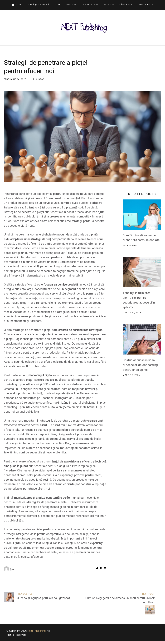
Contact (83, 14)
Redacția (18, 570)
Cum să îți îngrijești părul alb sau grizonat (43, 598)
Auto (57, 5)
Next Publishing (36, 630)
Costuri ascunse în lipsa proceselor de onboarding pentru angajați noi (140, 365)
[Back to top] (162, 638)
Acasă (19, 5)
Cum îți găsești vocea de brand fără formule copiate (141, 237)
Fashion (108, 5)
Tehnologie (145, 5)
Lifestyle (89, 5)
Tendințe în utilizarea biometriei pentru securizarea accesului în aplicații (139, 300)
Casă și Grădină (38, 5)
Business (72, 5)
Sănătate (125, 5)
